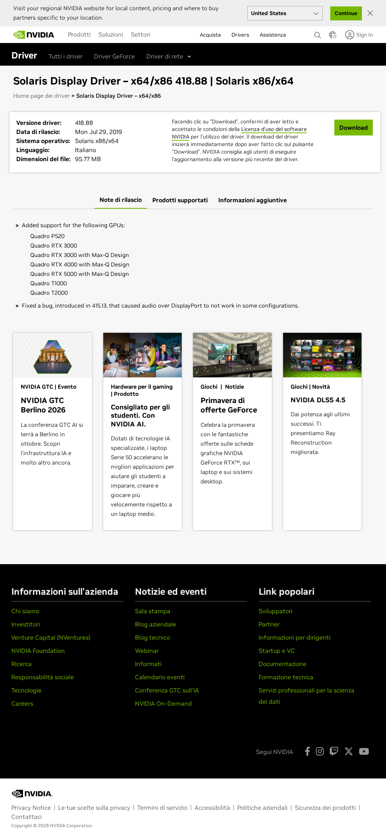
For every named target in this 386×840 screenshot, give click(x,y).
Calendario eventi (160, 677)
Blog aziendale (155, 624)
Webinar (147, 650)
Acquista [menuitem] (210, 34)
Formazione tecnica (286, 677)
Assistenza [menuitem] (273, 34)
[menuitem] (79, 34)
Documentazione (282, 664)
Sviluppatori (276, 611)
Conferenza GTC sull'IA (167, 690)
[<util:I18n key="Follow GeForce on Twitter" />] (348, 751)
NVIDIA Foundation (38, 650)
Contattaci (26, 816)
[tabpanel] (193, 265)
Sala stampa (152, 611)
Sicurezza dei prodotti (325, 807)
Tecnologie (26, 690)
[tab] (120, 200)
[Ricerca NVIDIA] (317, 33)
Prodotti (79, 34)
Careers (22, 703)
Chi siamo (25, 611)
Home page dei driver (41, 95)
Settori (140, 34)
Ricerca (21, 664)
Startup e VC (277, 650)
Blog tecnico (152, 637)
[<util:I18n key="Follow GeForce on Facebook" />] (307, 751)
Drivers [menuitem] (240, 34)
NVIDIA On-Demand (163, 703)
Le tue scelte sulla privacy (94, 807)
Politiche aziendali (262, 807)
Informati (148, 664)
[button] (332, 37)
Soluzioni (110, 34)
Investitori (25, 624)
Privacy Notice (31, 807)
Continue (346, 13)
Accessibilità (212, 807)
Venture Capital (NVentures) (50, 637)
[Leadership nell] (34, 34)
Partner (269, 624)
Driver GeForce (114, 56)
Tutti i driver (66, 56)
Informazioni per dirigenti (295, 637)
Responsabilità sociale (42, 677)
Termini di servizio (162, 807)
